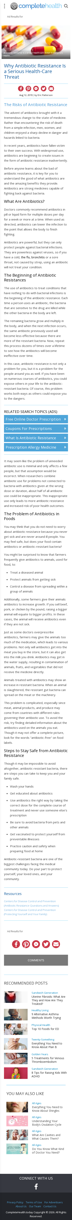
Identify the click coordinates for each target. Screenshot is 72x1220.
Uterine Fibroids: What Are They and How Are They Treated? (48, 1000)
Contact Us (49, 1206)
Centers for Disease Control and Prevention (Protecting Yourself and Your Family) (30, 912)
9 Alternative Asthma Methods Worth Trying (46, 1016)
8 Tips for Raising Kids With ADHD (49, 1074)
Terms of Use (34, 1202)
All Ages (36, 1103)
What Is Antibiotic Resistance (31, 437)
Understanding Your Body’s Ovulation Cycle (46, 1122)
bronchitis (38, 257)
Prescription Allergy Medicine (31, 447)
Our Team (35, 1206)
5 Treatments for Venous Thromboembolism (48, 1060)
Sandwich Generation (45, 992)
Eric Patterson (45, 95)
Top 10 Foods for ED (45, 1029)
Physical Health (41, 1025)
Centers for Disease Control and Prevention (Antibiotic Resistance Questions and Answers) (31, 903)
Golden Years (40, 1054)
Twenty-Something (43, 1039)
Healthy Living (40, 1010)
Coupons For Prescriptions (29, 428)
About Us (21, 1206)
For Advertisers (53, 1202)
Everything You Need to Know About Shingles (47, 1109)
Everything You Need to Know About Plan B (47, 1045)
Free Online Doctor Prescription (33, 419)
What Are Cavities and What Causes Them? (46, 1136)
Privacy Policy (15, 1202)
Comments (36, 960)
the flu (25, 257)
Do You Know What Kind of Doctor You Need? (48, 1150)
